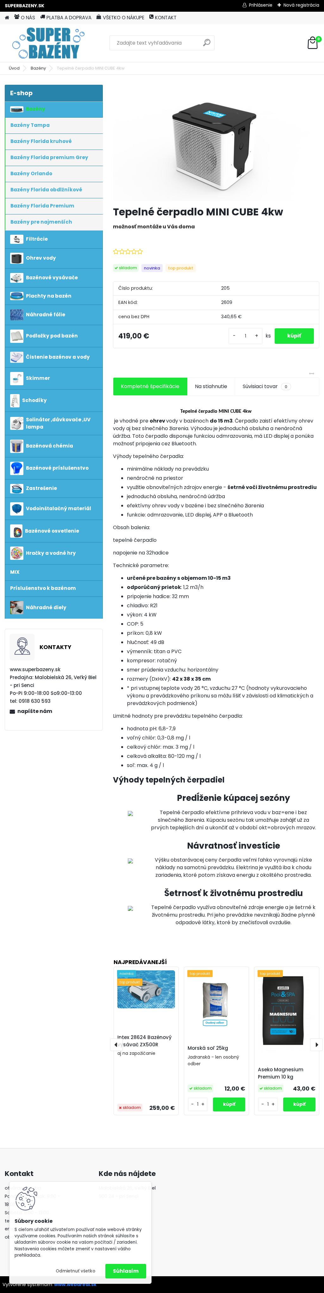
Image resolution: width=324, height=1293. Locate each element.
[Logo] (48, 43)
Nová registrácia (301, 5)
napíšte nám (34, 711)
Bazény (38, 68)
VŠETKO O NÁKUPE (123, 17)
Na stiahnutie (211, 386)
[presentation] (116, 1044)
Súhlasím (126, 1271)
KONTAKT (166, 17)
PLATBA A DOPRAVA (69, 17)
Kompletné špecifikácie (150, 386)
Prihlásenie (260, 5)
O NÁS (28, 17)
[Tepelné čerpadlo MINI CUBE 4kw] (216, 143)
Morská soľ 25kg (208, 1048)
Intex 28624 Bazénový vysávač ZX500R (144, 1041)
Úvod (14, 68)
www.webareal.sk (75, 1284)
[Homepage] (7, 18)
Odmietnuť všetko (75, 1271)
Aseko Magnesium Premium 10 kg (280, 1073)
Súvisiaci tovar (265, 386)
